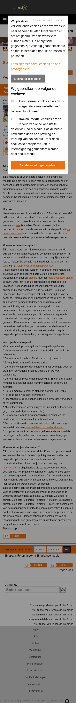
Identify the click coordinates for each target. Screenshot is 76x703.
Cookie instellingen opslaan (48, 20)
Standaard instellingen (28, 78)
